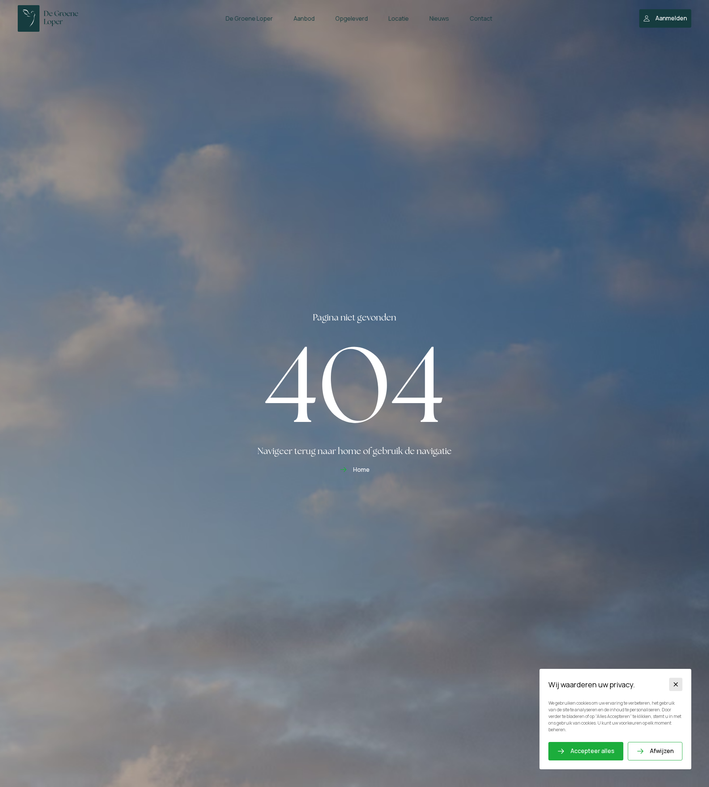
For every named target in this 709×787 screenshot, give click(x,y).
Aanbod (304, 18)
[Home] (48, 18)
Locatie (398, 18)
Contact (481, 18)
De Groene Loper (249, 18)
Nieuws (439, 18)
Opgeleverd (351, 18)
